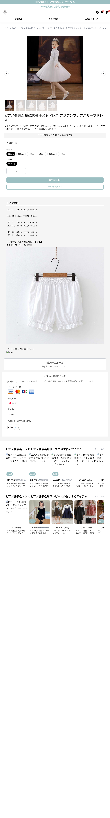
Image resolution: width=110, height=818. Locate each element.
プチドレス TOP (9, 28)
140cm (42, 154)
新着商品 (18, 19)
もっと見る (99, 449)
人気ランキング (91, 19)
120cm (21, 154)
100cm (62, 154)
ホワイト (12, 164)
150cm (52, 154)
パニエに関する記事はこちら (20, 349)
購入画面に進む (55, 180)
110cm (11, 154)
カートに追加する (55, 187)
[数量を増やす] (22, 171)
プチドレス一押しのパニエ (19, 245)
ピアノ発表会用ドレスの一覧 (32, 28)
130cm (31, 154)
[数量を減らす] (10, 171)
